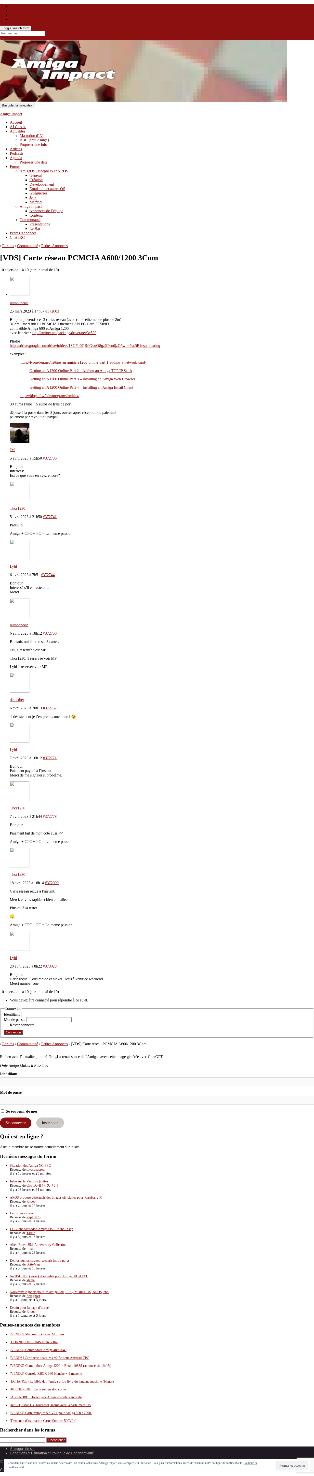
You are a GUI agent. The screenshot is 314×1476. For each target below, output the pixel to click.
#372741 (50, 517)
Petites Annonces (23, 233)
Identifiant (8, 1074)
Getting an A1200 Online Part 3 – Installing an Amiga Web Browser (82, 379)
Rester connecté (22, 1025)
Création (36, 180)
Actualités (17, 131)
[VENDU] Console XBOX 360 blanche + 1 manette (46, 1373)
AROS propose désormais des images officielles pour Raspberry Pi (56, 1197)
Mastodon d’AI (31, 136)
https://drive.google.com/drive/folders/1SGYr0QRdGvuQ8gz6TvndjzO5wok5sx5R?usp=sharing (85, 345)
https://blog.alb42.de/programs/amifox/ (49, 396)
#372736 (50, 458)
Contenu (36, 215)
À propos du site (22, 1448)
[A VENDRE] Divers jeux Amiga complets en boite (46, 1397)
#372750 (50, 633)
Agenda (16, 158)
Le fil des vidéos (21, 1213)
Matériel (35, 202)
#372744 (48, 575)
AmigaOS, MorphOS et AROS (44, 171)
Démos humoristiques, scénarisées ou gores (39, 1260)
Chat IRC (17, 237)
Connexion (13, 1032)
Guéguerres (38, 193)
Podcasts (16, 153)
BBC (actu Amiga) (34, 140)
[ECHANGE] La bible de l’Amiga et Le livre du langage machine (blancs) (62, 1381)
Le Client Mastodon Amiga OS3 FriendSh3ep (41, 1229)
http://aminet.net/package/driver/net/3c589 (64, 333)
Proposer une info (33, 144)
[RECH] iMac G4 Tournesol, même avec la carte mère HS (50, 1405)
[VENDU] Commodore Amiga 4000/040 (38, 1350)
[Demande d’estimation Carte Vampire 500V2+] (43, 1421)
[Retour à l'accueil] (288, 100)
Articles (16, 149)
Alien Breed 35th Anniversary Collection (38, 1245)
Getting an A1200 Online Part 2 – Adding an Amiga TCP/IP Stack (80, 371)
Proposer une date (33, 162)
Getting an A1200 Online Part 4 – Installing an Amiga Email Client (81, 387)
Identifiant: (13, 1014)
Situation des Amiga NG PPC (30, 1165)
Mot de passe (11, 1092)
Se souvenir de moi (21, 1111)
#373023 (50, 966)
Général (35, 175)
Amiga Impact (11, 114)
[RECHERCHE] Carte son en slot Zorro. (38, 1389)
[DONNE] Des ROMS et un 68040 (34, 1342)
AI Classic (18, 127)
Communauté (30, 220)
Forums (8, 246)
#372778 (50, 816)
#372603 (52, 311)
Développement (41, 184)
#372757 (50, 708)
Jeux (33, 197)
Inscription (50, 1123)
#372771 (50, 758)
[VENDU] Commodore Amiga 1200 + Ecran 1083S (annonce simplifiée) (61, 1366)
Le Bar (34, 228)
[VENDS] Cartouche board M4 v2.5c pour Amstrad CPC (49, 1358)
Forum (15, 166)
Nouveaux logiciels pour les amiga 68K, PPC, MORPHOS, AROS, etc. (59, 1292)
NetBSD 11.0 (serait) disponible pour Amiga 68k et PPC (49, 1276)
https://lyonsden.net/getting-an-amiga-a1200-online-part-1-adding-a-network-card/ (83, 362)
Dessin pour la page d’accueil (30, 1308)
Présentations (39, 224)
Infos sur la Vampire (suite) (29, 1181)
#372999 (52, 883)
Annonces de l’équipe (46, 211)
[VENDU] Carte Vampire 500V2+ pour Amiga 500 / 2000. (51, 1413)
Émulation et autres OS (47, 189)
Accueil (16, 122)
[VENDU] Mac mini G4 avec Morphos (37, 1334)
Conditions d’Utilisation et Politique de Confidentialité (52, 1453)
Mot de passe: (15, 1019)
